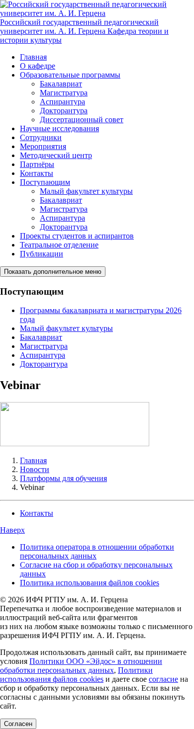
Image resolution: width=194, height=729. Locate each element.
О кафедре (37, 66)
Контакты (36, 173)
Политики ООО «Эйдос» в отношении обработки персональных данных (81, 665)
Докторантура (64, 110)
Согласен (18, 724)
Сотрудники (41, 137)
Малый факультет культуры (86, 191)
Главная (33, 57)
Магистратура (64, 92)
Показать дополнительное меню (52, 271)
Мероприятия (43, 146)
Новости (34, 469)
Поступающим (45, 182)
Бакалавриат (61, 84)
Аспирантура (62, 101)
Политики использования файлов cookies (76, 674)
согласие (163, 679)
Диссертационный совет (81, 119)
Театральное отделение (59, 245)
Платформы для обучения (63, 478)
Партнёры (37, 164)
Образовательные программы (70, 75)
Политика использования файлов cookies (89, 582)
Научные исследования (59, 128)
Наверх (12, 530)
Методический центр (56, 155)
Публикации (41, 253)
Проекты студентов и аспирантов (77, 236)
